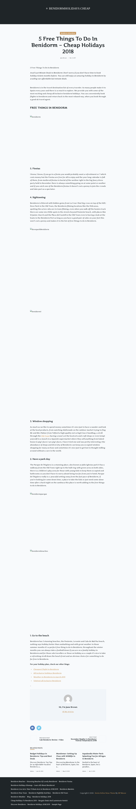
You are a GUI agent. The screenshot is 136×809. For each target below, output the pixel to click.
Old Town (45, 436)
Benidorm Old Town (60, 793)
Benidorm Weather (18, 797)
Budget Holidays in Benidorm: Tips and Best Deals (41, 756)
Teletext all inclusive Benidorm (47, 681)
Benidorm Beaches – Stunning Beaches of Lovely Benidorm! (34, 781)
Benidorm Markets (67, 789)
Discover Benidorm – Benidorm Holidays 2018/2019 (30, 804)
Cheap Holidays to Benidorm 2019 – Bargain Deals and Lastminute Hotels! (39, 800)
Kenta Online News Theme (105, 793)
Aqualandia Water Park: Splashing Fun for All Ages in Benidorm (94, 756)
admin (32, 771)
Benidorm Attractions (68, 33)
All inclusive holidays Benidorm (47, 673)
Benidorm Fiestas (65, 781)
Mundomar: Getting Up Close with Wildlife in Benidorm (66, 756)
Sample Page (56, 804)
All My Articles (68, 712)
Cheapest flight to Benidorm (46, 669)
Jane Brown (63, 58)
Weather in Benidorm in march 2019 (49, 677)
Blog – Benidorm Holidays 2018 (39, 797)
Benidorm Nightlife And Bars (40, 793)
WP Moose (122, 793)
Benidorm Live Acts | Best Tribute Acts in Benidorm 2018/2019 (34, 789)
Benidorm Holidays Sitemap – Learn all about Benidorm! (33, 785)
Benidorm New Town (19, 793)
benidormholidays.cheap (69, 8)
